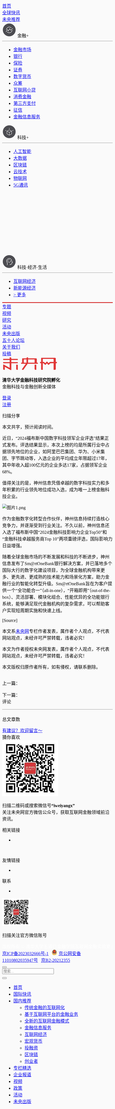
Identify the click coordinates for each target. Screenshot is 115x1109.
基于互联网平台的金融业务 (51, 1014)
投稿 (6, 353)
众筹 (17, 83)
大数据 (20, 158)
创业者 (31, 1061)
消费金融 (22, 96)
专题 (6, 306)
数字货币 (22, 76)
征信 (17, 110)
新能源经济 (24, 288)
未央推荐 (11, 19)
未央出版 (11, 333)
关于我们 (11, 347)
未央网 (22, 631)
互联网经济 (24, 281)
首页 (6, 6)
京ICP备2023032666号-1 (25, 953)
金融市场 (22, 49)
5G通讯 (20, 185)
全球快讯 (11, 12)
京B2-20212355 (55, 960)
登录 (6, 398)
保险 (17, 63)
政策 (17, 1088)
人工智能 (22, 151)
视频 (6, 313)
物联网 (20, 178)
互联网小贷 (24, 90)
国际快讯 (22, 994)
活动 (6, 327)
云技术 (20, 171)
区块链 (20, 165)
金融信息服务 (26, 116)
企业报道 (22, 1074)
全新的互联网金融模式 (47, 1021)
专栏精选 (22, 1068)
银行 (17, 56)
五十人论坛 (13, 340)
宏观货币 (33, 1041)
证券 (17, 69)
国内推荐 (22, 1000)
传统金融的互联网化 (45, 1007)
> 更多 (19, 294)
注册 (6, 404)
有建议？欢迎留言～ (22, 730)
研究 (6, 320)
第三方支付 (24, 103)
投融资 (31, 1047)
